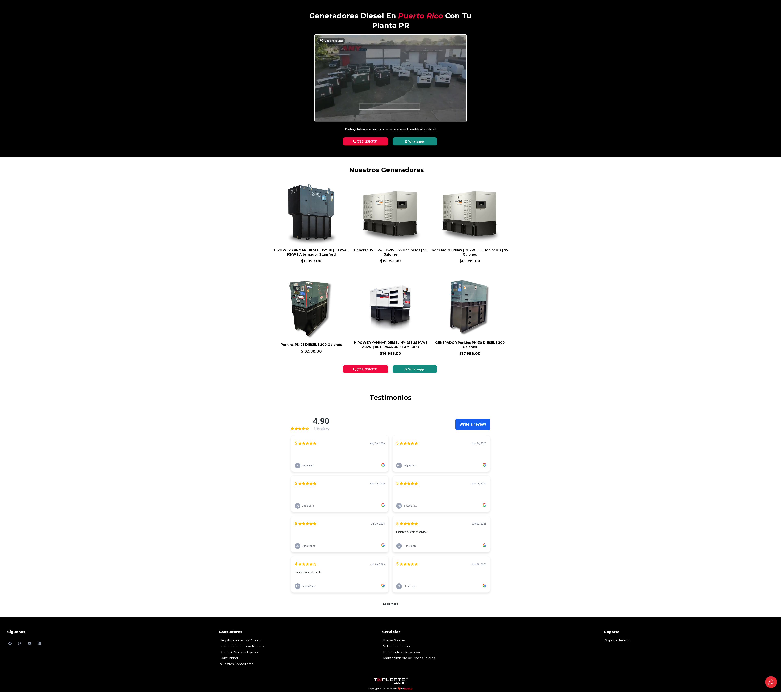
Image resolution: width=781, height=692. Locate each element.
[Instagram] (20, 643)
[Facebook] (10, 643)
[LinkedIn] (39, 643)
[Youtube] (29, 643)
